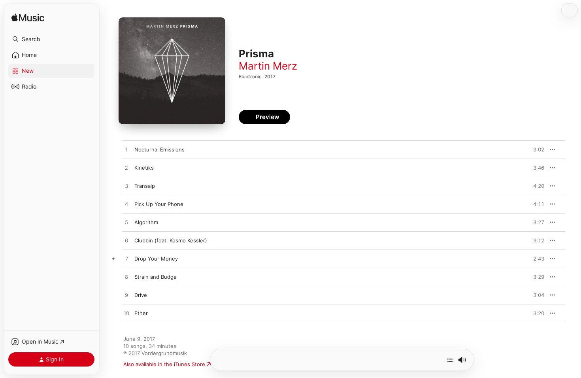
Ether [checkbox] (141, 313)
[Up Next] (450, 359)
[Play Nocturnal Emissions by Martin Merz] (126, 149)
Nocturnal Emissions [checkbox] (159, 149)
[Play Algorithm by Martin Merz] (126, 222)
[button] (51, 39)
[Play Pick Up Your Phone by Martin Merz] (126, 204)
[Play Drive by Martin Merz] (126, 295)
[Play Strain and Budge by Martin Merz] (126, 277)
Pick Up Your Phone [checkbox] (158, 204)
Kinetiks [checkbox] (144, 167)
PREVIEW (535, 149)
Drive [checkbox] (140, 295)
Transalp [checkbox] (144, 186)
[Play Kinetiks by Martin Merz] (126, 168)
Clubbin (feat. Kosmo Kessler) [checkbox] (170, 240)
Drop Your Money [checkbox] (156, 258)
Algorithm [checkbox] (146, 222)
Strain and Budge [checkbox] (155, 277)
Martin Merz (268, 66)
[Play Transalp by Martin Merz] (126, 186)
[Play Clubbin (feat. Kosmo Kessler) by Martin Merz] (126, 240)
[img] (27, 18)
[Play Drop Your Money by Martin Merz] (126, 259)
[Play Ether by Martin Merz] (126, 313)
